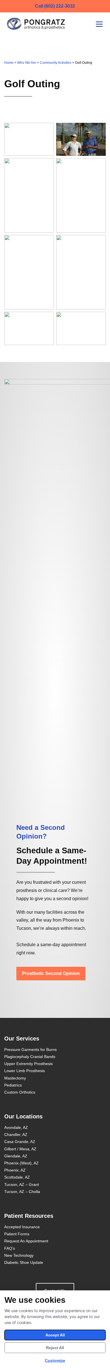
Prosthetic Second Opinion (51, 973)
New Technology (19, 1255)
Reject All (55, 1347)
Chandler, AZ (15, 1134)
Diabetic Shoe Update (23, 1262)
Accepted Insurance (22, 1227)
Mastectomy (15, 1078)
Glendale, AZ (15, 1156)
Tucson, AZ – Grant (21, 1184)
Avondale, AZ (16, 1127)
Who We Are (26, 63)
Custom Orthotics (19, 1092)
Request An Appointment (26, 1241)
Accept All (55, 1335)
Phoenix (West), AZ (21, 1163)
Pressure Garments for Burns (30, 1049)
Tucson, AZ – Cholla (22, 1191)
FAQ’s (9, 1248)
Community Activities (55, 63)
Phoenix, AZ (15, 1170)
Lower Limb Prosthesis (24, 1070)
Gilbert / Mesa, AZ (20, 1149)
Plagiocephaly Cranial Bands (29, 1056)
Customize (55, 1360)
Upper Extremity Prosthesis (28, 1063)
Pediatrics (13, 1085)
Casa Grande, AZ (19, 1141)
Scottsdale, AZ (17, 1177)
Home (9, 63)
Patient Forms (16, 1234)
